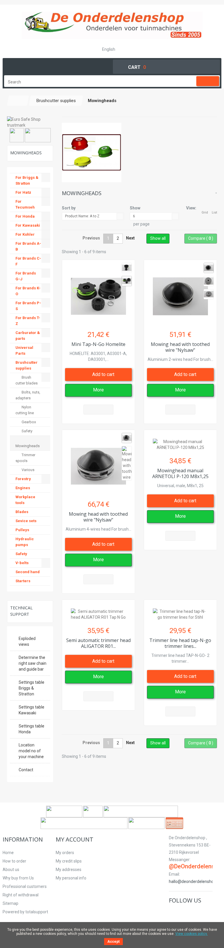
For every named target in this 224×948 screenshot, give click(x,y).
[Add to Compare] (98, 409)
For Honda (25, 216)
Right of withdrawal (20, 895)
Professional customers (25, 886)
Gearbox (28, 422)
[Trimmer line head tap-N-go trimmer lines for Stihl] (180, 611)
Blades (21, 512)
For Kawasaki (27, 225)
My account (74, 839)
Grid (205, 212)
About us (11, 869)
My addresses (68, 869)
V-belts (22, 563)
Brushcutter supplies (26, 365)
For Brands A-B (28, 246)
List (214, 212)
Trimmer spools (25, 458)
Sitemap (10, 903)
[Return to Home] (18, 100)
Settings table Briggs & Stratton (31, 688)
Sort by (69, 208)
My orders (65, 852)
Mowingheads (27, 446)
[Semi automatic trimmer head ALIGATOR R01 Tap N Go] (98, 611)
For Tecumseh (25, 204)
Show (135, 208)
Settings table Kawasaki (31, 710)
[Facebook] (172, 912)
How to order (14, 861)
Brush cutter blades (26, 380)
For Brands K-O (28, 291)
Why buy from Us (18, 878)
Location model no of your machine (31, 751)
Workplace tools (25, 500)
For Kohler (25, 234)
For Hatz (23, 192)
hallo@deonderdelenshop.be (195, 881)
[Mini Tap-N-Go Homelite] (98, 293)
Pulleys (22, 530)
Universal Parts (24, 350)
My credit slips (69, 861)
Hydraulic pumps (24, 542)
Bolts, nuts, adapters (27, 395)
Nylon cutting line (24, 410)
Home (8, 852)
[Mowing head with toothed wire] (209, 268)
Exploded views (27, 641)
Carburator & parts (27, 335)
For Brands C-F (28, 261)
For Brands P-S (28, 306)
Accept (113, 942)
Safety (26, 431)
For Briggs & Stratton (26, 180)
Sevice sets (25, 521)
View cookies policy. (191, 934)
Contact (26, 769)
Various (27, 470)
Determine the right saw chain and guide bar (32, 663)
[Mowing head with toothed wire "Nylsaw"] (180, 293)
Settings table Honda (31, 729)
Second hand (27, 572)
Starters (22, 581)
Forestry (23, 479)
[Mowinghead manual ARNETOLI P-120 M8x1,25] (180, 441)
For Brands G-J (25, 276)
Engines (22, 488)
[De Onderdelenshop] (112, 25)
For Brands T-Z (27, 321)
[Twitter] (179, 912)
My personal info (71, 878)
